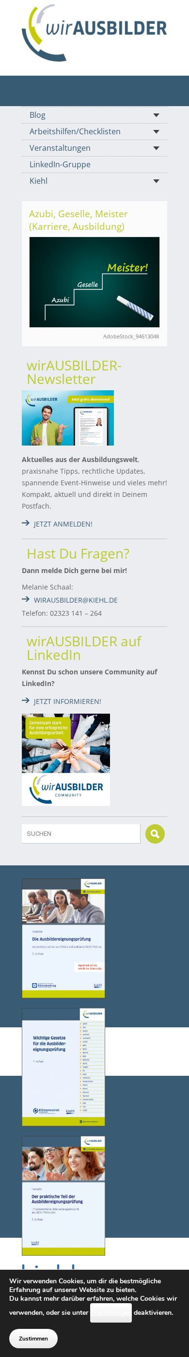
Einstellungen (111, 1312)
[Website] (94, 33)
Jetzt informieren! (67, 701)
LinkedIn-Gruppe (60, 164)
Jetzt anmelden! (63, 523)
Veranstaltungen (60, 148)
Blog (38, 115)
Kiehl (38, 181)
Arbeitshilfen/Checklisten (75, 131)
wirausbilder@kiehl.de (76, 600)
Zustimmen (33, 1338)
